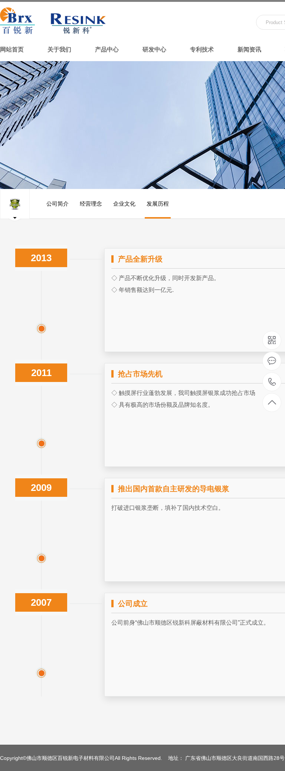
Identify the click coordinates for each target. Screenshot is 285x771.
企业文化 (124, 203)
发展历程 (158, 203)
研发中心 (154, 49)
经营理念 (91, 203)
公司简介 (57, 203)
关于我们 (59, 49)
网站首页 (12, 49)
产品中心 (107, 49)
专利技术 (202, 49)
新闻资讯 (249, 49)
